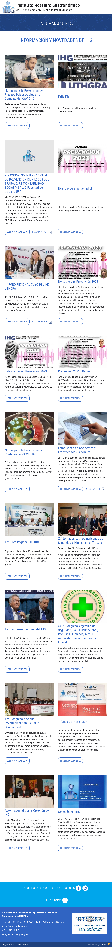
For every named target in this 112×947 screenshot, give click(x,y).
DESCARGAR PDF (40, 231)
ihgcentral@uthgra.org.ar (16, 934)
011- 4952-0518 (11, 930)
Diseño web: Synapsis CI (97, 944)
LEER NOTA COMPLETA (17, 125)
